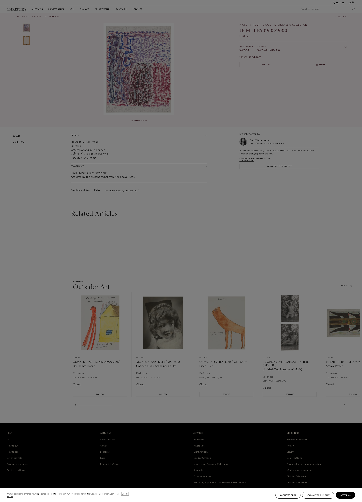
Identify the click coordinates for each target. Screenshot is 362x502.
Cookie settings (288, 495)
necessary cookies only (318, 495)
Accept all (346, 495)
